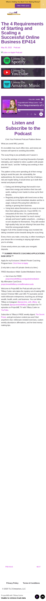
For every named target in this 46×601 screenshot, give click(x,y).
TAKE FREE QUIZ (23, 6)
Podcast (17, 47)
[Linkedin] (11, 575)
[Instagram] (5, 575)
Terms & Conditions (31, 583)
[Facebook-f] (23, 575)
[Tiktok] (17, 575)
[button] (40, 14)
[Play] (37, 597)
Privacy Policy (12, 583)
